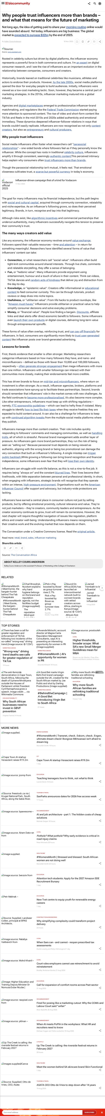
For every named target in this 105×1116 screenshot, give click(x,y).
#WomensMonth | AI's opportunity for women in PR (52, 657)
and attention (67, 244)
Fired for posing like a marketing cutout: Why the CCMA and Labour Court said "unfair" (70, 1004)
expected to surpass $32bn (31, 35)
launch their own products (29, 320)
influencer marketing (45, 537)
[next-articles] (102, 587)
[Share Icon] (100, 745)
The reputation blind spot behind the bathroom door (29, 616)
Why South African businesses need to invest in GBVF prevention (15, 706)
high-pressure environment (40, 484)
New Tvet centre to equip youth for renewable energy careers (66, 901)
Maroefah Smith (43, 746)
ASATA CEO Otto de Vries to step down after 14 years (66, 1084)
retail (17, 537)
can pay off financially (83, 331)
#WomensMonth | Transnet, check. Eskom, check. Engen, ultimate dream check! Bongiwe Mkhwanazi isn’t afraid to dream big (69, 739)
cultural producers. (60, 129)
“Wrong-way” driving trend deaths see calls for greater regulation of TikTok (17, 656)
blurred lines (62, 472)
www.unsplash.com (14, 52)
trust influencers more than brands (65, 160)
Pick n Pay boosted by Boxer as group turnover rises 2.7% (52, 602)
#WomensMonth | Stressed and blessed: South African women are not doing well (67, 859)
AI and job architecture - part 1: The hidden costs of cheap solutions (69, 816)
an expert (81, 62)
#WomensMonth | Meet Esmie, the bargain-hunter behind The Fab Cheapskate (10, 607)
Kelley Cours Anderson (12, 41)
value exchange (81, 240)
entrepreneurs (35, 129)
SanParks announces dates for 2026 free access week (67, 796)
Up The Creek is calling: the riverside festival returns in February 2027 (67, 1047)
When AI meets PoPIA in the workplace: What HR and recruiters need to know (66, 1026)
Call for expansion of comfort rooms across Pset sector (67, 984)
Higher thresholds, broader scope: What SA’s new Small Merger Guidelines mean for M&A (87, 647)
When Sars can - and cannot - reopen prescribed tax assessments (65, 944)
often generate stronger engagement (40, 366)
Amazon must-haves (20, 304)
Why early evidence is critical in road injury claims (68, 837)
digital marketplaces (31, 105)
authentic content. (60, 156)
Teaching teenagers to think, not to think (65, 778)
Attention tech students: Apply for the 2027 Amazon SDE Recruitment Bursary (68, 880)
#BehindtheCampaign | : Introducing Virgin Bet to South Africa (52, 698)
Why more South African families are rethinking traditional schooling (86, 689)
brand (24, 537)
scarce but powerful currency (53, 171)
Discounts (83, 312)
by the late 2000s (63, 82)
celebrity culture (73, 152)
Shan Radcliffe (42, 1010)
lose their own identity (81, 461)
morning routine (76, 27)
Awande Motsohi (44, 665)
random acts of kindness (45, 280)
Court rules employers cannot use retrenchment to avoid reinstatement (68, 965)
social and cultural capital (23, 202)
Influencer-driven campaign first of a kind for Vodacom (46, 180)
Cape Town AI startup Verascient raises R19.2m (63, 760)
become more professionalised (45, 397)
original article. (86, 531)
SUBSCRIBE (89, 1112)
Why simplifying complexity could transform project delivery (66, 922)
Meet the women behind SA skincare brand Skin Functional (70, 1066)
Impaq (75, 699)
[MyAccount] (100, 3)
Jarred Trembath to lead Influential (93, 596)
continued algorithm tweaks (28, 417)
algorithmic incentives (44, 218)
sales (30, 537)
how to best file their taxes (40, 409)
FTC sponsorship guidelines (28, 405)
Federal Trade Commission (63, 109)
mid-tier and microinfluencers (61, 381)
